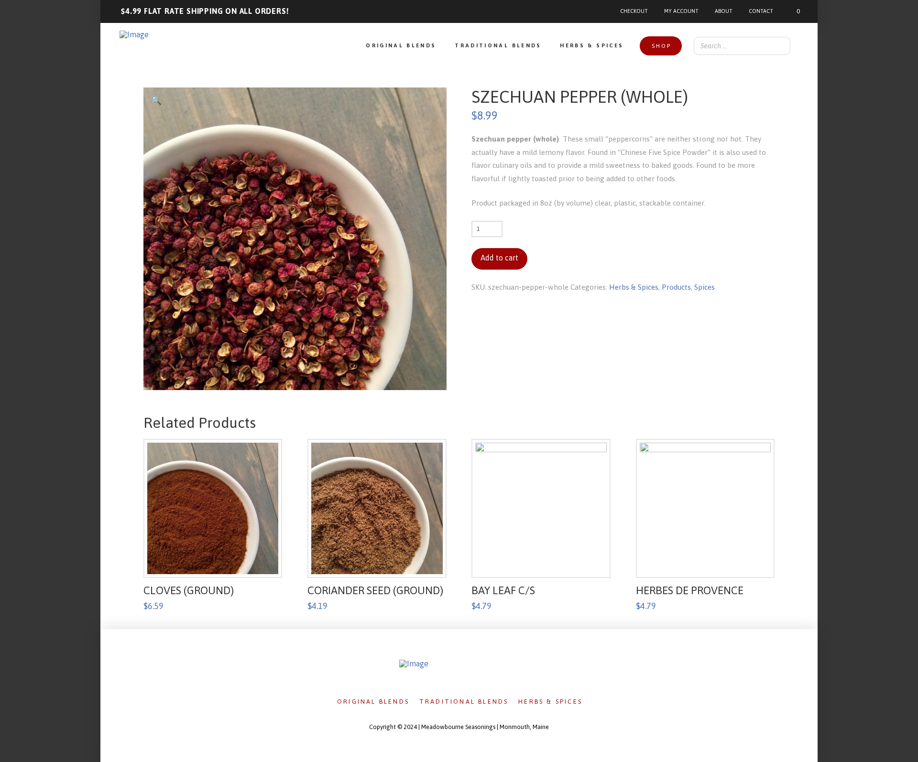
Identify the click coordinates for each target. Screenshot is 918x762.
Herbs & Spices (633, 287)
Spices (704, 287)
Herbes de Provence (689, 590)
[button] (791, 11)
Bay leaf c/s (503, 590)
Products (676, 287)
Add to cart (499, 257)
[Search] (780, 45)
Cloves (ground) (188, 590)
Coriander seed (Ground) (375, 590)
